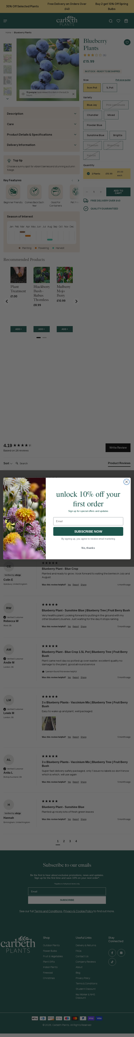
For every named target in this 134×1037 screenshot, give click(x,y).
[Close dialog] (126, 482)
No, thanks (88, 548)
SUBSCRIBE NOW (88, 531)
